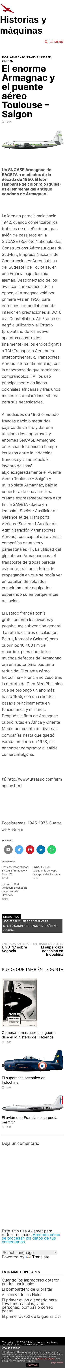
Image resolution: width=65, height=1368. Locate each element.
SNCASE (45, 57)
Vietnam (8, 60)
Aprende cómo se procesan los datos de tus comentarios (31, 1238)
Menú (58, 42)
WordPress (28, 1345)
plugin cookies (57, 1363)
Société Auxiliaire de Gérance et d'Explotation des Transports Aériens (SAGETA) (30, 926)
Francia (32, 57)
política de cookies (45, 1358)
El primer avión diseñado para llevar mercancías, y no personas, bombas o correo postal (29, 1305)
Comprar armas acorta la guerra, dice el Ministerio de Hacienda (29, 1034)
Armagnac (17, 57)
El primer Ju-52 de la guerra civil (32, 1316)
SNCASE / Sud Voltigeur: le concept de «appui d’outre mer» (46, 870)
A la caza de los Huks (22, 1294)
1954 (5, 57)
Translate (40, 1257)
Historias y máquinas (42, 1342)
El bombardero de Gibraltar (27, 1289)
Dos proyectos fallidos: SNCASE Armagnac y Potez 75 (15, 870)
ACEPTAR (32, 1365)
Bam (42, 1345)
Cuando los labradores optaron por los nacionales (31, 1282)
